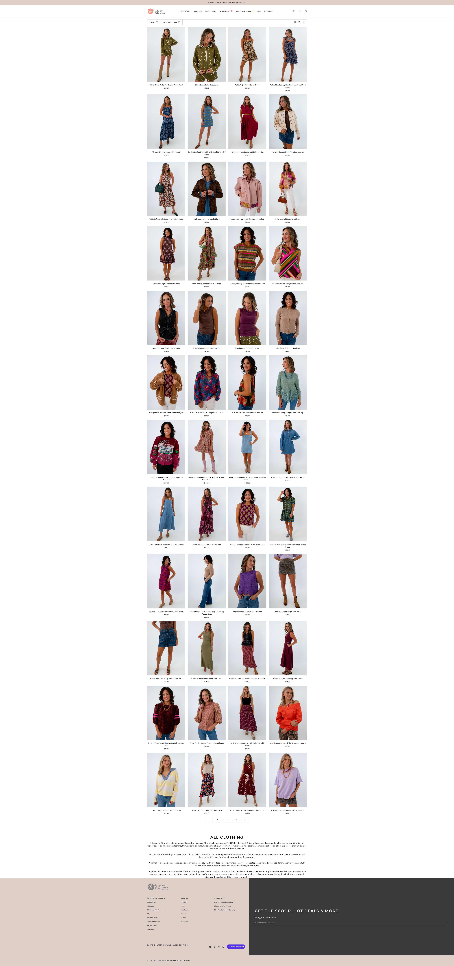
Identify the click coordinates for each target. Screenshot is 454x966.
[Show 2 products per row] (295, 22)
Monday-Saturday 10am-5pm (225, 910)
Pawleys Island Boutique (223, 902)
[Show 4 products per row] (304, 22)
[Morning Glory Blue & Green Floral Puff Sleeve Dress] (288, 514)
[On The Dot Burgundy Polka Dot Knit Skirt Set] (247, 780)
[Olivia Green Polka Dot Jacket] (207, 54)
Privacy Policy (152, 918)
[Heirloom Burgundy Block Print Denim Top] (247, 514)
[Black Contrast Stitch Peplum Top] (166, 318)
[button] (185, 11)
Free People (185, 910)
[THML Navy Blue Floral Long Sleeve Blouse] (207, 382)
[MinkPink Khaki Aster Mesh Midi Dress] (207, 648)
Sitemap (150, 929)
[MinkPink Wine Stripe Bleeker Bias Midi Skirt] (247, 648)
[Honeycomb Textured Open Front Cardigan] (166, 382)
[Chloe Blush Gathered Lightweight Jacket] (247, 189)
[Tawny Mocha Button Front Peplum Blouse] (207, 713)
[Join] (446, 922)
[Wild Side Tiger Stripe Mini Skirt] (288, 581)
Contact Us (151, 902)
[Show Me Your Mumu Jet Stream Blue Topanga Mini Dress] (247, 447)
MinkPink (184, 922)
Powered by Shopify (180, 960)
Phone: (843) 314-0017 (222, 906)
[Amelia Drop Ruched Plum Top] (247, 318)
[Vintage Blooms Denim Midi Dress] (166, 121)
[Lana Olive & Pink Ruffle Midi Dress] (207, 253)
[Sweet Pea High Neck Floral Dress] (166, 253)
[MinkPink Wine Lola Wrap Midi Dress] (288, 648)
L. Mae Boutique (157, 960)
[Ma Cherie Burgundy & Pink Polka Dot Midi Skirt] (247, 713)
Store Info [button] (219, 898)
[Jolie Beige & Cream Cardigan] (288, 318)
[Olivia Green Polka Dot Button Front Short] (166, 54)
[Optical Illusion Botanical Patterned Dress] (166, 581)
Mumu (183, 918)
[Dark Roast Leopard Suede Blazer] (207, 189)
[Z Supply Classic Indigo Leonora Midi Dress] (166, 514)
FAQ (148, 914)
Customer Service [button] (156, 898)
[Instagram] (223, 947)
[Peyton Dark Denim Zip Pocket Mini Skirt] (166, 648)
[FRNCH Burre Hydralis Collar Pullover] (166, 780)
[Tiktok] (214, 947)
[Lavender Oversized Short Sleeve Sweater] (288, 780)
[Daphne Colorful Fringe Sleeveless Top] (288, 253)
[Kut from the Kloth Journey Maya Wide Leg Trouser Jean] (207, 581)
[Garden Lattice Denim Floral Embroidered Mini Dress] (207, 121)
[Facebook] (210, 947)
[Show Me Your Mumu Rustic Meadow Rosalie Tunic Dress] (207, 447)
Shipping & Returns (155, 910)
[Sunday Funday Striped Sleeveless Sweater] (247, 253)
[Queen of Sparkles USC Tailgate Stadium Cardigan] (166, 447)
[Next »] (245, 819)
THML (183, 906)
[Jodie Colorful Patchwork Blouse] (288, 189)
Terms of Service (153, 922)
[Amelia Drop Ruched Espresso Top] (207, 318)
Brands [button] (184, 898)
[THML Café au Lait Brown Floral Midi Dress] (166, 189)
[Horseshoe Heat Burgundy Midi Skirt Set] (247, 121)
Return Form (152, 925)
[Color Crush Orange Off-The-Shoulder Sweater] (288, 713)
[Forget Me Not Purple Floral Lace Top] (247, 581)
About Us (150, 906)
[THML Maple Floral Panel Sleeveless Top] (247, 382)
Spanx (183, 914)
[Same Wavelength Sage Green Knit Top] (288, 382)
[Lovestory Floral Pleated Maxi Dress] (207, 514)
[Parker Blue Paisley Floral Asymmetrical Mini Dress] (288, 54)
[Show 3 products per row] (299, 22)
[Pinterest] (219, 947)
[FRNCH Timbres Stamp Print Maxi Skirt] (207, 780)
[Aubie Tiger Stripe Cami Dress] (247, 54)
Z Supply (184, 902)
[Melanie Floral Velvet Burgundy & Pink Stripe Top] (166, 713)
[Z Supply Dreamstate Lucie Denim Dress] (288, 447)
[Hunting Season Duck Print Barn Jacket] (288, 121)
